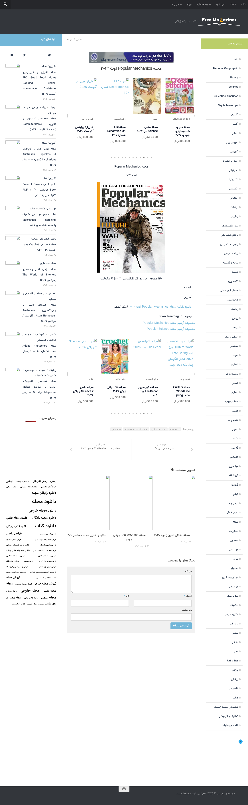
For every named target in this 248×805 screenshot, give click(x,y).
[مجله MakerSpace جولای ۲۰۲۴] (131, 503)
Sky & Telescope (228, 105)
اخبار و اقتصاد (230, 161)
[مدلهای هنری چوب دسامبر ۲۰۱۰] (88, 503)
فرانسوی (233, 466)
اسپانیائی (233, 170)
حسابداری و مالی (229, 291)
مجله (70, 39)
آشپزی (52, 66)
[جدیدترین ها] (11, 55)
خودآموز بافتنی (48, 487)
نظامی (235, 633)
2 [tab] (147, 158)
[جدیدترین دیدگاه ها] (37, 55)
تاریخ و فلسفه (230, 263)
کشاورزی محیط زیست (226, 707)
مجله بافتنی (49, 591)
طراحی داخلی (14, 533)
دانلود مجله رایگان (44, 517)
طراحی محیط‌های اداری (47, 555)
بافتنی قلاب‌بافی (47, 239)
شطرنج (234, 365)
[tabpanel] (179, 114)
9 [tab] (122, 158)
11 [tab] (115, 158)
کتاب (44, 179)
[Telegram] (9, 39)
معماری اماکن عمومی (35, 604)
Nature (234, 78)
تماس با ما (176, 5)
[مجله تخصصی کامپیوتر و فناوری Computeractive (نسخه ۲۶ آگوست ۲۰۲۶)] (12, 115)
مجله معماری (13, 598)
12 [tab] (111, 158)
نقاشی (234, 642)
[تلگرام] (241, 741)
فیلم (235, 494)
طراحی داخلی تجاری (13, 539)
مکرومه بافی (231, 614)
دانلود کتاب (45, 526)
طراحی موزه (28, 561)
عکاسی (52, 335)
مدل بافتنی (50, 604)
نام (126, 596)
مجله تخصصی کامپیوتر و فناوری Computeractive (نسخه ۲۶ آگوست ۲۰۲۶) (39, 124)
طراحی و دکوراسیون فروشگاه (17, 566)
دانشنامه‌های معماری (28, 487)
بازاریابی (234, 216)
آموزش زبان (232, 142)
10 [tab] (118, 158)
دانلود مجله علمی (158, 429)
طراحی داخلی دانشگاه (48, 545)
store (233, 5)
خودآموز (9, 481)
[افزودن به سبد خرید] (168, 92)
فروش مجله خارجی (45, 583)
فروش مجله (13, 577)
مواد (235, 559)
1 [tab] (151, 158)
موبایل (234, 568)
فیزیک (234, 485)
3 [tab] (144, 158)
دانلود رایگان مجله (44, 493)
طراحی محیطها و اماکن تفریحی (44, 550)
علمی (79, 39)
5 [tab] (137, 158)
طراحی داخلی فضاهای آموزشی (18, 545)
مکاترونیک (50, 376)
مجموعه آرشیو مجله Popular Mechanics (169, 323)
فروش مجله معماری (23, 584)
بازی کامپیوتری (230, 226)
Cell (235, 59)
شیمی (235, 383)
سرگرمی (234, 346)
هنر (236, 651)
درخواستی (232, 300)
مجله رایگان (11, 591)
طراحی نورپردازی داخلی (47, 566)
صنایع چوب (231, 402)
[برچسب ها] (50, 55)
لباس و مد (232, 503)
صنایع (234, 392)
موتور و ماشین (230, 577)
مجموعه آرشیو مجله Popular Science (171, 329)
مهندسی (51, 209)
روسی (235, 318)
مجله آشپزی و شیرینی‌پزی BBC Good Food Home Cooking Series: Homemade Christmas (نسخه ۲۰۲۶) (39, 83)
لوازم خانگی (232, 513)
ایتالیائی (234, 198)
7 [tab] (129, 158)
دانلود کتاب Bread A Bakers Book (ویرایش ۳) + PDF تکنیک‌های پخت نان (39, 189)
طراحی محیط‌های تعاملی (15, 555)
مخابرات (233, 531)
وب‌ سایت (187, 610)
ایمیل (188, 596)
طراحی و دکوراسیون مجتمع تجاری (43, 572)
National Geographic (225, 68)
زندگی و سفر (231, 337)
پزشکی (234, 679)
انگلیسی (233, 189)
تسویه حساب (204, 5)
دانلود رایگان (11, 487)
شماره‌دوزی (232, 374)
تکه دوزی (51, 294)
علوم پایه (233, 420)
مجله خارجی (30, 591)
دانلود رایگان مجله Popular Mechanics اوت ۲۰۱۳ (160, 307)
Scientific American (226, 96)
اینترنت (52, 107)
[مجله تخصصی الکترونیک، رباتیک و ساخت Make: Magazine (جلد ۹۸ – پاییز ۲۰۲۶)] (12, 378)
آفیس (235, 124)
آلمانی (235, 133)
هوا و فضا (232, 661)
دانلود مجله (175, 429)
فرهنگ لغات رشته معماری (46, 577)
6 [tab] (133, 158)
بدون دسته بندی (229, 244)
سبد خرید (220, 5)
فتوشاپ (39, 335)
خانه (243, 5)
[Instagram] (15, 39)
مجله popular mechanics (136, 429)
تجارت (235, 272)
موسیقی (233, 587)
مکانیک (41, 209)
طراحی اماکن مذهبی (48, 534)
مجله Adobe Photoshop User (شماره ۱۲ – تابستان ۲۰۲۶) (39, 351)
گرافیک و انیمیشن (46, 340)
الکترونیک (233, 179)
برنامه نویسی (39, 107)
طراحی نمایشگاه (12, 561)
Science (233, 87)
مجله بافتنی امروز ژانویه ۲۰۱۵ (172, 535)
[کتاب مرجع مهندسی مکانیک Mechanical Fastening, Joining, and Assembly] (12, 217)
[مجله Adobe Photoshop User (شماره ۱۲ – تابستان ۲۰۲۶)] (12, 342)
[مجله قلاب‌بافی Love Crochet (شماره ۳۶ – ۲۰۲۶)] (12, 245)
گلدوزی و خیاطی (229, 726)
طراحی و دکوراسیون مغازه (16, 572)
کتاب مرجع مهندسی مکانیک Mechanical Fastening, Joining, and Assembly (39, 220)
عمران (235, 429)
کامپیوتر (233, 689)
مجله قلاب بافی (31, 598)
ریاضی (234, 328)
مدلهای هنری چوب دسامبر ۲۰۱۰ (86, 535)
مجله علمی (116, 429)
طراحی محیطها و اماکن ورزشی (18, 550)
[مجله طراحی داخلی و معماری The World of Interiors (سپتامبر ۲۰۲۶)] (12, 270)
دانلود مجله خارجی (42, 511)
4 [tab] (140, 158)
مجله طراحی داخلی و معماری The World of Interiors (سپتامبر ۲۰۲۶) (39, 274)
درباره (189, 5)
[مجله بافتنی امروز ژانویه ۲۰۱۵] (174, 503)
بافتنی (53, 481)
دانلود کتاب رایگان (16, 526)
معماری (44, 263)
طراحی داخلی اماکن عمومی (45, 539)
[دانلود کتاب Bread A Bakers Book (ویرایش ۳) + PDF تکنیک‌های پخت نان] (12, 185)
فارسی (234, 448)
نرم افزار (52, 113)
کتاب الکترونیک (18, 604)
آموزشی (234, 152)
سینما (235, 355)
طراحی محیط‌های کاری (47, 561)
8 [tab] (126, 158)
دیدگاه (187, 572)
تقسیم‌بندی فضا (23, 481)
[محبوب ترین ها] (24, 55)
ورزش (235, 670)
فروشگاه (233, 476)
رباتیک (52, 370)
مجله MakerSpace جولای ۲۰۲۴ (129, 537)
